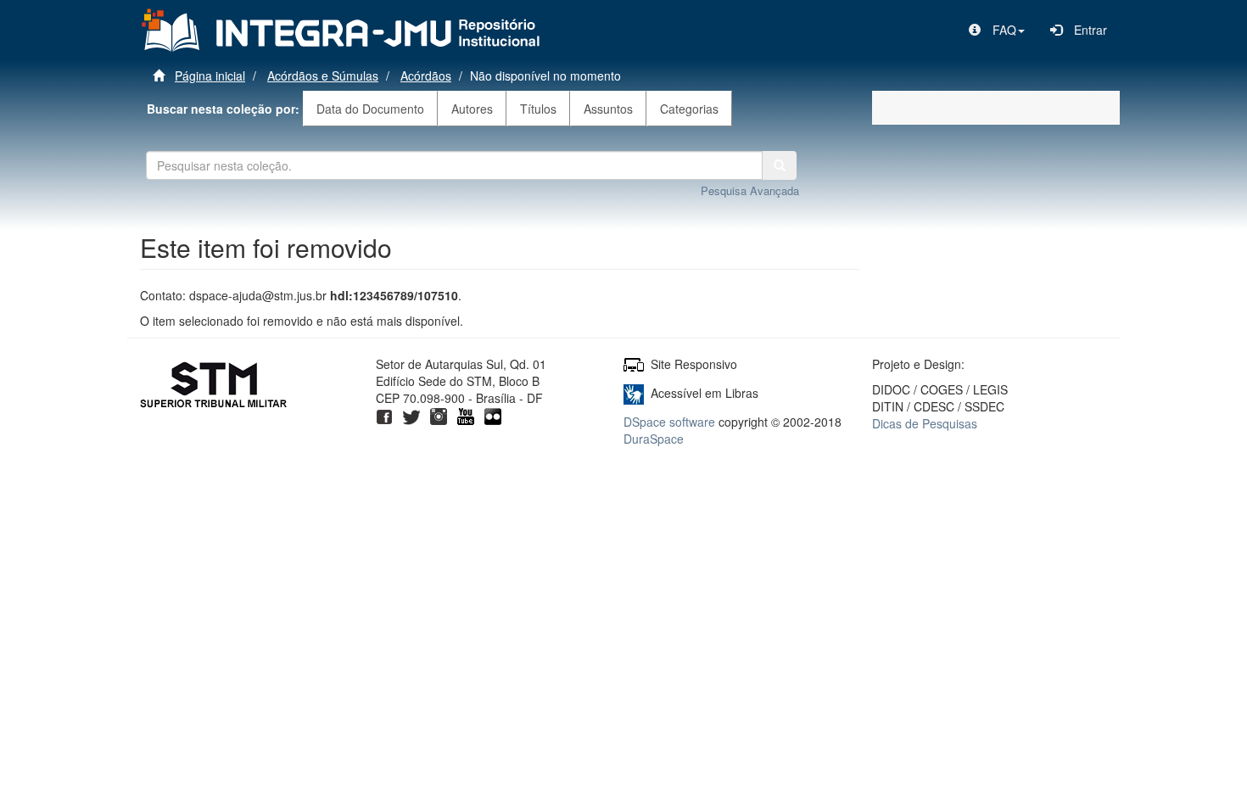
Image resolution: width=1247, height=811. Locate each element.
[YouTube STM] (465, 414)
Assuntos (608, 108)
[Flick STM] (492, 414)
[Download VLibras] (634, 392)
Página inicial (210, 75)
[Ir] (780, 165)
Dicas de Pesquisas (924, 423)
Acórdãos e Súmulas (322, 75)
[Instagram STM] (438, 414)
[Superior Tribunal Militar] (214, 386)
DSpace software (669, 421)
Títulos (538, 108)
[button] (996, 29)
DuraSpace (654, 438)
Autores (472, 108)
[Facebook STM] (384, 414)
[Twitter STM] (411, 414)
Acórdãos (425, 75)
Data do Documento (370, 108)
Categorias (689, 108)
